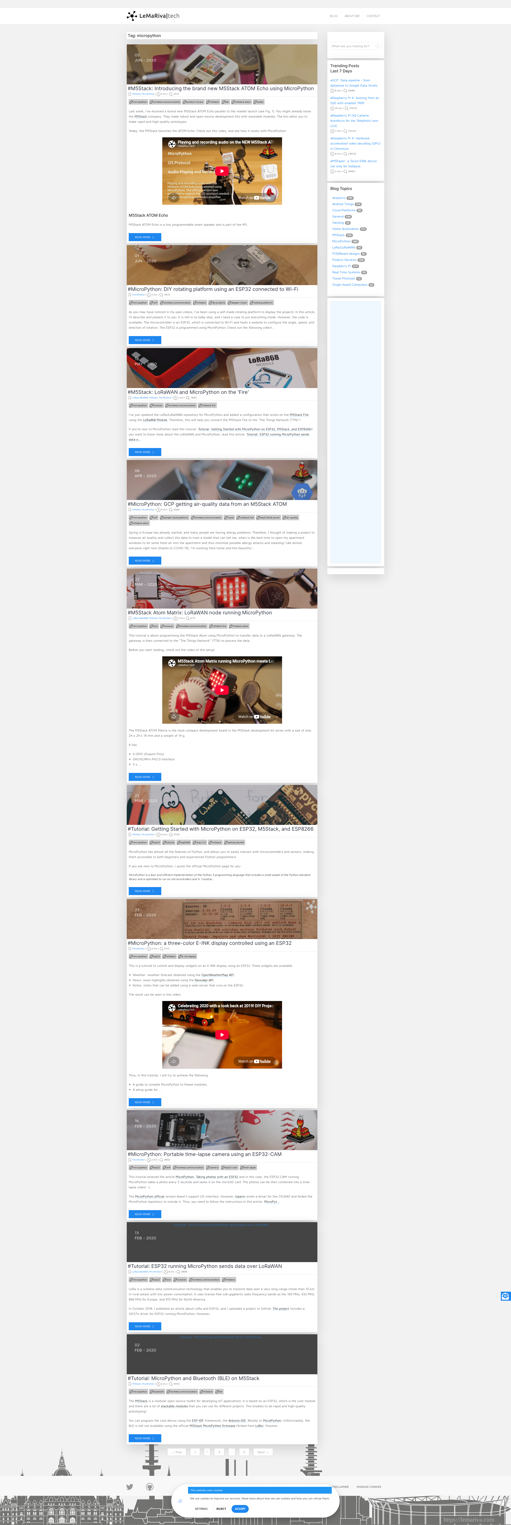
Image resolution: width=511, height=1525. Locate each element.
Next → (263, 1452)
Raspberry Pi (341, 266)
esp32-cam (231, 1167)
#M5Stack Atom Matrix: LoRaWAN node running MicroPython (200, 613)
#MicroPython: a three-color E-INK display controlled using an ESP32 (210, 943)
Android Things (343, 204)
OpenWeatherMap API (217, 975)
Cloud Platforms (344, 210)
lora (155, 626)
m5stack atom (243, 101)
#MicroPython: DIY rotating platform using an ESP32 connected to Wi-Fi (213, 289)
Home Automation (345, 229)
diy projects (218, 302)
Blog (334, 16)
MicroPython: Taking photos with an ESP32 (207, 1177)
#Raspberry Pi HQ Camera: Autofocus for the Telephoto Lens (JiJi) (354, 121)
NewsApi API (204, 980)
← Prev (176, 1452)
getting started (236, 842)
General (338, 216)
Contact (373, 16)
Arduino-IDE (237, 1420)
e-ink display (189, 956)
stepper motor (239, 302)
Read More (143, 237)
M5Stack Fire (299, 414)
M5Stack (136, 94)
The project (281, 1308)
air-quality (292, 517)
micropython (140, 101)
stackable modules (174, 1406)
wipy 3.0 (201, 842)
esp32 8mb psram (270, 517)
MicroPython (148, 94)
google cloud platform (176, 517)
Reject (221, 1508)
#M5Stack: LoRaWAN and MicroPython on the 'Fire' (188, 392)
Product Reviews (344, 259)
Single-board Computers (349, 284)
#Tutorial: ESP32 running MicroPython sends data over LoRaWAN (205, 1266)
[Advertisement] (356, 432)
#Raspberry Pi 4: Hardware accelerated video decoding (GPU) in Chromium (355, 143)
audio (260, 101)
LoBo (258, 1425)
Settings (201, 1508)
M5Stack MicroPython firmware (212, 1425)
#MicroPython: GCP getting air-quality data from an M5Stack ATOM (207, 504)
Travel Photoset (343, 278)
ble (227, 101)
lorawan (157, 405)
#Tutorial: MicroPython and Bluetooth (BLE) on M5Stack (193, 1378)
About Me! (352, 16)
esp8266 (185, 842)
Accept (240, 1508)
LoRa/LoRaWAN (140, 397)
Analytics (339, 198)
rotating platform (263, 302)
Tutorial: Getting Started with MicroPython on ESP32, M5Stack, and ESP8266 (254, 429)
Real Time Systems (346, 272)
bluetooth (158, 1391)
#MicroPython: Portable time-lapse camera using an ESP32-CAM (205, 1154)
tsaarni (240, 1196)
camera (214, 1167)
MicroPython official (149, 1196)
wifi (155, 302)
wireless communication (166, 101)
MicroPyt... (271, 1201)
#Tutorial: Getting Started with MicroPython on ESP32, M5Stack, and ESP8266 (221, 829)
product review (194, 101)
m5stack (214, 101)
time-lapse (250, 1167)
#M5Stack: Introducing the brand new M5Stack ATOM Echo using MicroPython (221, 88)
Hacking (338, 222)
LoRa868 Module (155, 420)
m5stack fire (209, 405)
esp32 (156, 842)
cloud (231, 517)
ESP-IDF (198, 1420)
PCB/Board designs (346, 253)
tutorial (170, 842)
